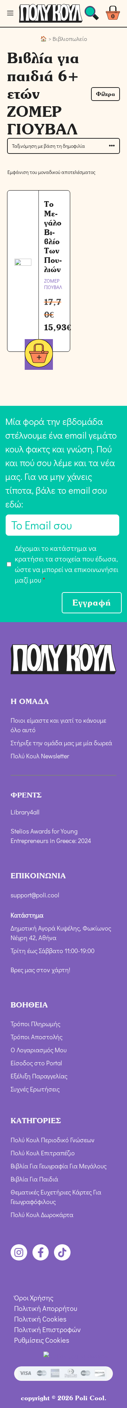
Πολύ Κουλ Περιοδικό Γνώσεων (53, 1140)
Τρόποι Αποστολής (36, 1037)
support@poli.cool (35, 895)
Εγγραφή (91, 602)
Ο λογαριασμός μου (39, 1050)
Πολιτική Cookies (40, 1318)
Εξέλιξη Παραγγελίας (39, 1076)
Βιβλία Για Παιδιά (34, 1179)
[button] (105, 94)
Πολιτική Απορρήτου (45, 1308)
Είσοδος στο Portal (36, 1063)
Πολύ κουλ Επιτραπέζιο (43, 1153)
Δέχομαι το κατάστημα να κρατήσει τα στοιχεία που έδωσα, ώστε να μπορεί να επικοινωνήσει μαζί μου (66, 563)
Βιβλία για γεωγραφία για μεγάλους (59, 1166)
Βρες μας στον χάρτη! (40, 969)
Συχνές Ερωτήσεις (35, 1089)
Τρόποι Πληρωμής (35, 1023)
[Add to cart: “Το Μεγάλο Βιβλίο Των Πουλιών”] (39, 354)
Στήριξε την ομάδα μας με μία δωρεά (61, 743)
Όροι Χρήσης (33, 1297)
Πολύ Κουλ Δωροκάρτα (42, 1214)
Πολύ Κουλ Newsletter (40, 756)
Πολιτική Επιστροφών (47, 1329)
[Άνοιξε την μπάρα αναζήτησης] (92, 15)
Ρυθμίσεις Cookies (41, 1339)
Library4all (25, 812)
